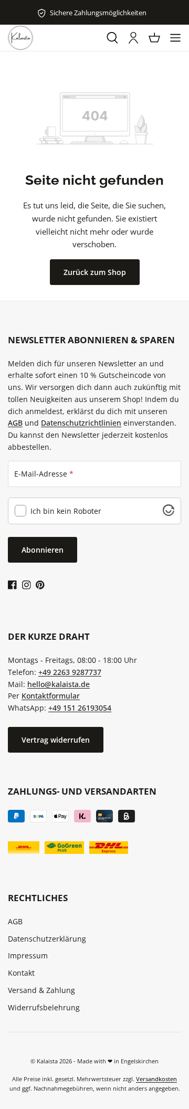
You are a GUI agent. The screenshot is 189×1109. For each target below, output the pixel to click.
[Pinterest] (40, 584)
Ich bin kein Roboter (65, 511)
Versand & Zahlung (41, 990)
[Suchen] (112, 37)
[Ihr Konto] (133, 37)
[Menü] (175, 37)
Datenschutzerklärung (47, 939)
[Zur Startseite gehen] (20, 38)
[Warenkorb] (154, 37)
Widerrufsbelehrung (44, 1007)
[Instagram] (26, 584)
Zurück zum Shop (95, 272)
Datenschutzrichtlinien (81, 423)
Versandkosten (156, 1079)
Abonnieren (43, 550)
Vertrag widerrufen (56, 740)
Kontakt (21, 973)
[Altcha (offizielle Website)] (168, 513)
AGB (15, 423)
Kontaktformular (51, 696)
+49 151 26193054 (79, 708)
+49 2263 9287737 (69, 672)
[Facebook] (12, 584)
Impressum (28, 955)
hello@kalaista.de (58, 684)
